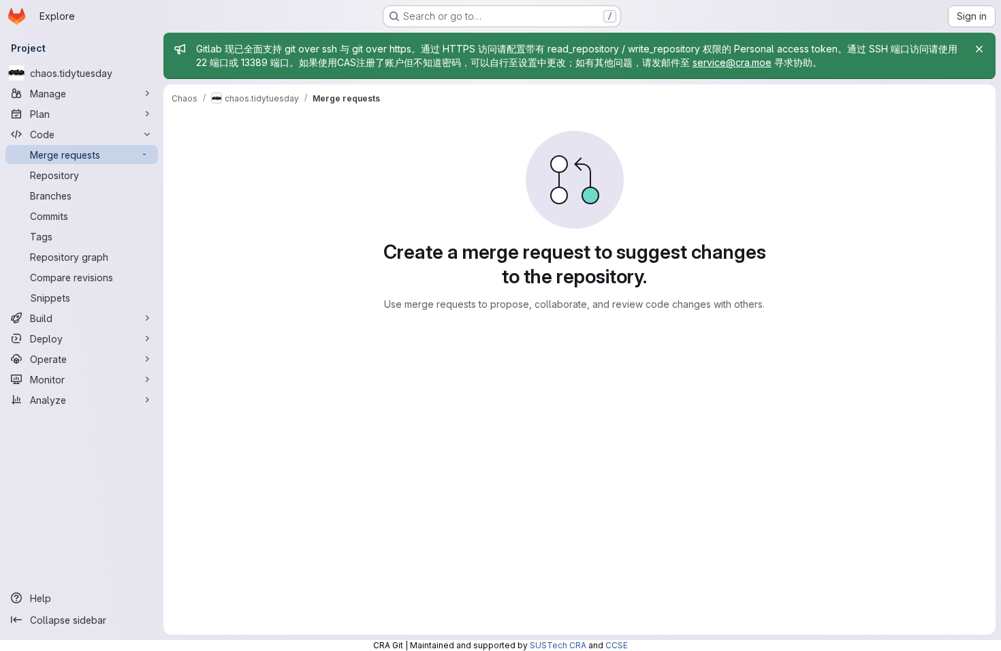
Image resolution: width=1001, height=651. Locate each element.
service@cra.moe (732, 62)
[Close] (979, 49)
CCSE (616, 645)
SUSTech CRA (558, 645)
